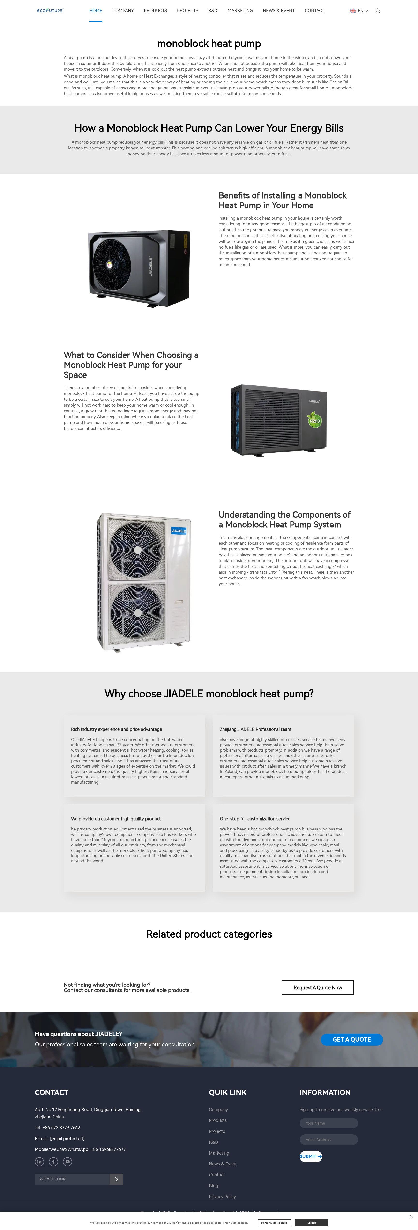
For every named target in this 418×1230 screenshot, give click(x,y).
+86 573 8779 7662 (61, 1127)
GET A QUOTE (352, 1039)
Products (155, 10)
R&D (212, 10)
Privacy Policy (222, 1196)
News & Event (279, 10)
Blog (213, 1185)
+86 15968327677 (108, 1149)
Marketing (240, 10)
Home (95, 10)
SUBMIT (308, 1156)
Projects (187, 10)
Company (123, 10)
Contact (314, 10)
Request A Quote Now (318, 988)
